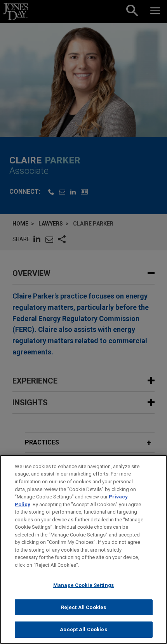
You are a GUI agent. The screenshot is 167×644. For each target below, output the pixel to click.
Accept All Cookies (83, 629)
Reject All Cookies (83, 607)
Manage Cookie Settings (83, 585)
